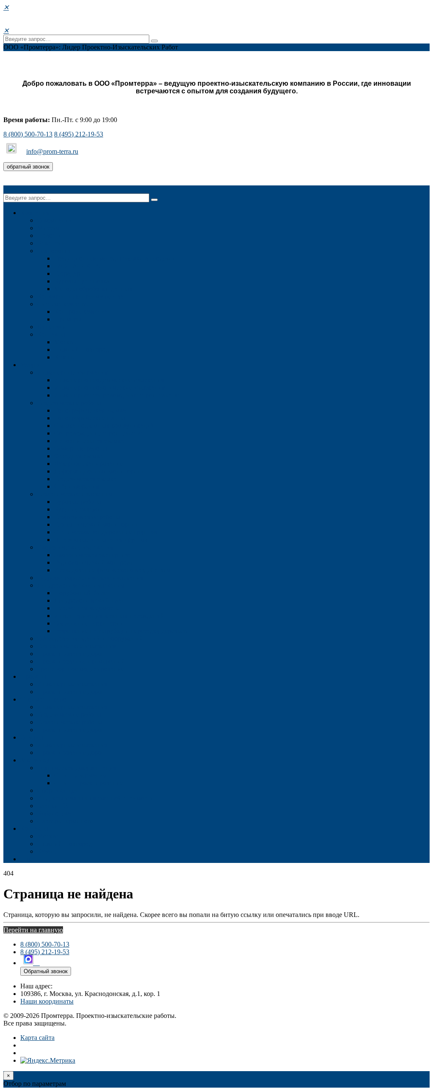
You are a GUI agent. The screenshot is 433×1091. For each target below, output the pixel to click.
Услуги (30, 364)
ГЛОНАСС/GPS (77, 265)
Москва (65, 342)
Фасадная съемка (78, 456)
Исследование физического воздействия (112, 570)
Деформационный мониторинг (99, 471)
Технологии (54, 250)
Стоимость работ (44, 699)
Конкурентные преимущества (80, 296)
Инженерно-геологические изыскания (109, 387)
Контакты (51, 334)
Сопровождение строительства (99, 433)
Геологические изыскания (74, 494)
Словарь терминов (64, 820)
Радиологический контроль (93, 562)
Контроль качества (81, 311)
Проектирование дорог (70, 653)
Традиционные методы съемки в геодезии (115, 258)
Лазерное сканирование (88, 463)
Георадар (67, 273)
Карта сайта (37, 1037)
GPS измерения (76, 486)
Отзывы (32, 737)
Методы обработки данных (93, 288)
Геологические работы (69, 722)
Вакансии (51, 243)
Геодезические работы (69, 402)
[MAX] (12, 151)
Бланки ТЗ (52, 805)
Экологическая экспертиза (92, 554)
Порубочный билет (82, 592)
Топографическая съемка (90, 410)
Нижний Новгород (81, 349)
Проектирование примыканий (81, 661)
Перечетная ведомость (86, 608)
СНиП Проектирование (88, 782)
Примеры (68, 319)
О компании (55, 220)
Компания (34, 212)
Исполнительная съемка (89, 440)
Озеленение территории (89, 623)
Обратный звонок (46, 971)
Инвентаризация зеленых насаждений (109, 615)
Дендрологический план (89, 600)
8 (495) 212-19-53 (78, 134)
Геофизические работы (87, 516)
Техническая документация (76, 767)
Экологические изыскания (75, 547)
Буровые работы (77, 501)
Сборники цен (58, 790)
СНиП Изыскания (80, 775)
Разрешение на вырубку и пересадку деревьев (120, 630)
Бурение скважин (79, 509)
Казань (64, 357)
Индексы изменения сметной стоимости (95, 798)
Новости (49, 235)
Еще (26, 858)
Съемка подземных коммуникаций (104, 425)
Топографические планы (90, 418)
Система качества (62, 303)
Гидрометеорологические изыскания (90, 577)
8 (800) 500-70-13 (27, 134)
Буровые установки (82, 281)
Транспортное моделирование (80, 668)
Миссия (48, 227)
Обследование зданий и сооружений (90, 638)
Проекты (33, 676)
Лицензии (51, 326)
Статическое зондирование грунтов (105, 532)
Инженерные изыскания (72, 372)
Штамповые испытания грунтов (101, 539)
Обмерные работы (80, 448)
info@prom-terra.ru (52, 151)
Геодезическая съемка (85, 478)
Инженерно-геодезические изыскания (109, 380)
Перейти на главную (33, 929)
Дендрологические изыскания (80, 585)
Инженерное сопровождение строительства (117, 395)
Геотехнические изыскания (76, 646)
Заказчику (34, 760)
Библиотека (54, 813)
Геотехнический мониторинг (96, 524)
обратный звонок (28, 166)
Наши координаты (47, 1001)
